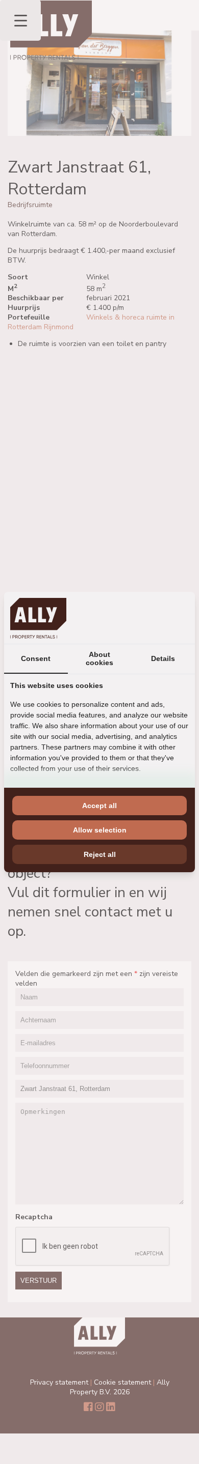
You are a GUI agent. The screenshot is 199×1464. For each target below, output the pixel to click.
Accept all (99, 805)
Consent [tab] (36, 658)
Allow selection (100, 830)
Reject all (100, 854)
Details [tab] (163, 658)
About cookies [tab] (99, 658)
